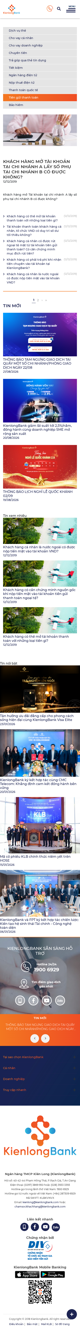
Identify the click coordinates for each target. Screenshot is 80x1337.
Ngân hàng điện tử (23, 75)
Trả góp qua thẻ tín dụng (27, 60)
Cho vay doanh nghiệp (26, 45)
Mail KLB (46, 1324)
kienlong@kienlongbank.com (41, 1202)
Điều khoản (16, 1324)
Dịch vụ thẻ (17, 30)
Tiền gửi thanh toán (23, 97)
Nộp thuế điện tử (21, 82)
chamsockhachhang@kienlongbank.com (40, 1206)
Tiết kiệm (16, 68)
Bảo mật (32, 1324)
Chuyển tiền (18, 53)
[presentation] (34, 1038)
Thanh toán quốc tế (23, 90)
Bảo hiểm (16, 105)
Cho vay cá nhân (21, 38)
